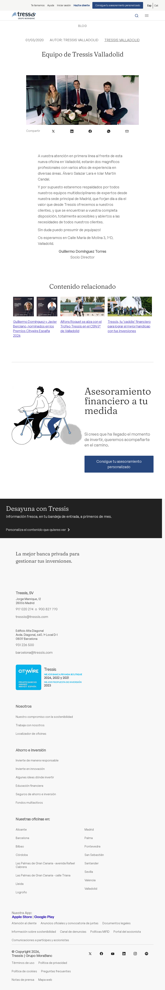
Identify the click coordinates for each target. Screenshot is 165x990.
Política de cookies (24, 971)
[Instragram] (135, 953)
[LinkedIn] (124, 953)
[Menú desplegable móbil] (147, 15)
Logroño (21, 892)
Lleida (20, 883)
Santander (92, 863)
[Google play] (44, 917)
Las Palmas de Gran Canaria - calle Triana (43, 875)
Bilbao (20, 846)
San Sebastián (94, 855)
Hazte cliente (82, 5)
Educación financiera (29, 785)
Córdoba (22, 855)
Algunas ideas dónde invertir (35, 777)
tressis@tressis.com (32, 617)
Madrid (89, 829)
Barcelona (22, 838)
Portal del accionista (127, 931)
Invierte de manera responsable (37, 760)
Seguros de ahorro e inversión (36, 794)
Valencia (90, 880)
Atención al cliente (24, 923)
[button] (53, 131)
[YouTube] (112, 953)
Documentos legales (116, 923)
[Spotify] (146, 953)
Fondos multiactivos (29, 802)
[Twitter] (90, 953)
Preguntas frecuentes (56, 971)
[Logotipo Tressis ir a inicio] (24, 15)
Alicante (21, 829)
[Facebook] (101, 953)
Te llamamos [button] (37, 5)
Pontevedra (92, 846)
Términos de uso (23, 962)
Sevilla (89, 871)
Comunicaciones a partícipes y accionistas (40, 940)
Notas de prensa (23, 979)
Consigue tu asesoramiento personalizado (117, 5)
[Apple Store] (22, 917)
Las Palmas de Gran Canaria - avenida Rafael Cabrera (45, 865)
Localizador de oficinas (31, 733)
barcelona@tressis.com (34, 652)
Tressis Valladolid (122, 40)
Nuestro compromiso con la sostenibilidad (44, 716)
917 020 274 (24, 609)
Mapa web (45, 979)
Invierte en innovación (30, 768)
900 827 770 (48, 609)
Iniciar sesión (64, 5)
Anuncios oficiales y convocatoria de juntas (69, 923)
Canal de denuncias (73, 931)
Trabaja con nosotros (30, 725)
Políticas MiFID (99, 931)
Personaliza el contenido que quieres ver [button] (36, 530)
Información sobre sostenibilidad (34, 931)
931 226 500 (25, 645)
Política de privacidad (52, 962)
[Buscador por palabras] (136, 15)
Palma (89, 838)
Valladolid (91, 888)
